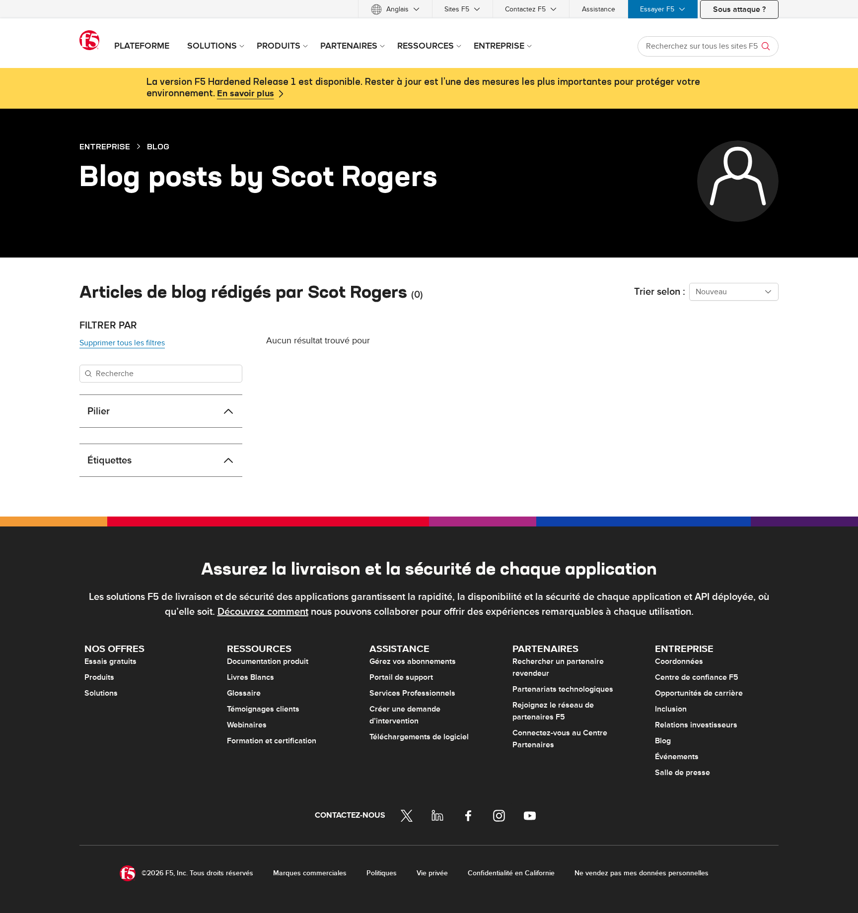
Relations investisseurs (696, 725)
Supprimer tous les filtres (122, 343)
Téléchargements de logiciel (419, 737)
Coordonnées (679, 661)
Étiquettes (109, 460)
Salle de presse (682, 773)
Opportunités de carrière (699, 693)
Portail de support (401, 677)
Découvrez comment (262, 612)
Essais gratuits (110, 661)
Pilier (98, 411)
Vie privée (432, 873)
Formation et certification (271, 741)
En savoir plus (245, 93)
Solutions (101, 693)
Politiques (381, 873)
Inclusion (671, 709)
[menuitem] (395, 9)
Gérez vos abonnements (412, 661)
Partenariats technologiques (562, 689)
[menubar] (429, 9)
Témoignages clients (263, 709)
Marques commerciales (310, 873)
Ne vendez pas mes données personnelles (641, 873)
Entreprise (104, 146)
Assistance (598, 9)
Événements (677, 757)
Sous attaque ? (739, 9)
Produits (99, 677)
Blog (158, 146)
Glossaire (244, 693)
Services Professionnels (412, 693)
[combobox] (734, 292)
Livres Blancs (250, 677)
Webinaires (247, 725)
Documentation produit (267, 661)
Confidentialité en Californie (511, 873)
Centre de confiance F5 (696, 677)
